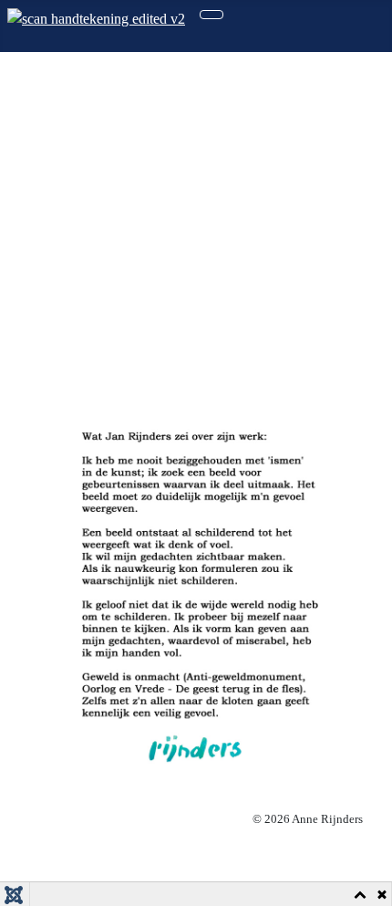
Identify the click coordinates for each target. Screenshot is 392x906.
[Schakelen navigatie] (211, 14)
